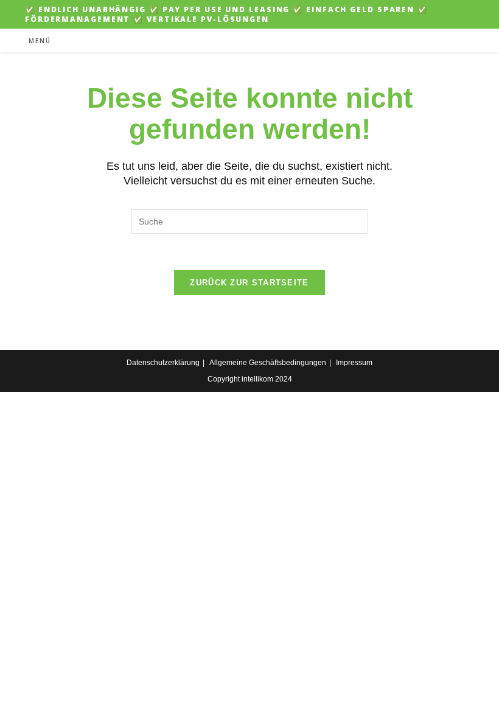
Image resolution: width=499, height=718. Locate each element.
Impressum (354, 362)
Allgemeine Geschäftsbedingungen (267, 362)
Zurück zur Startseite (249, 282)
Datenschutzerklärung (163, 362)
